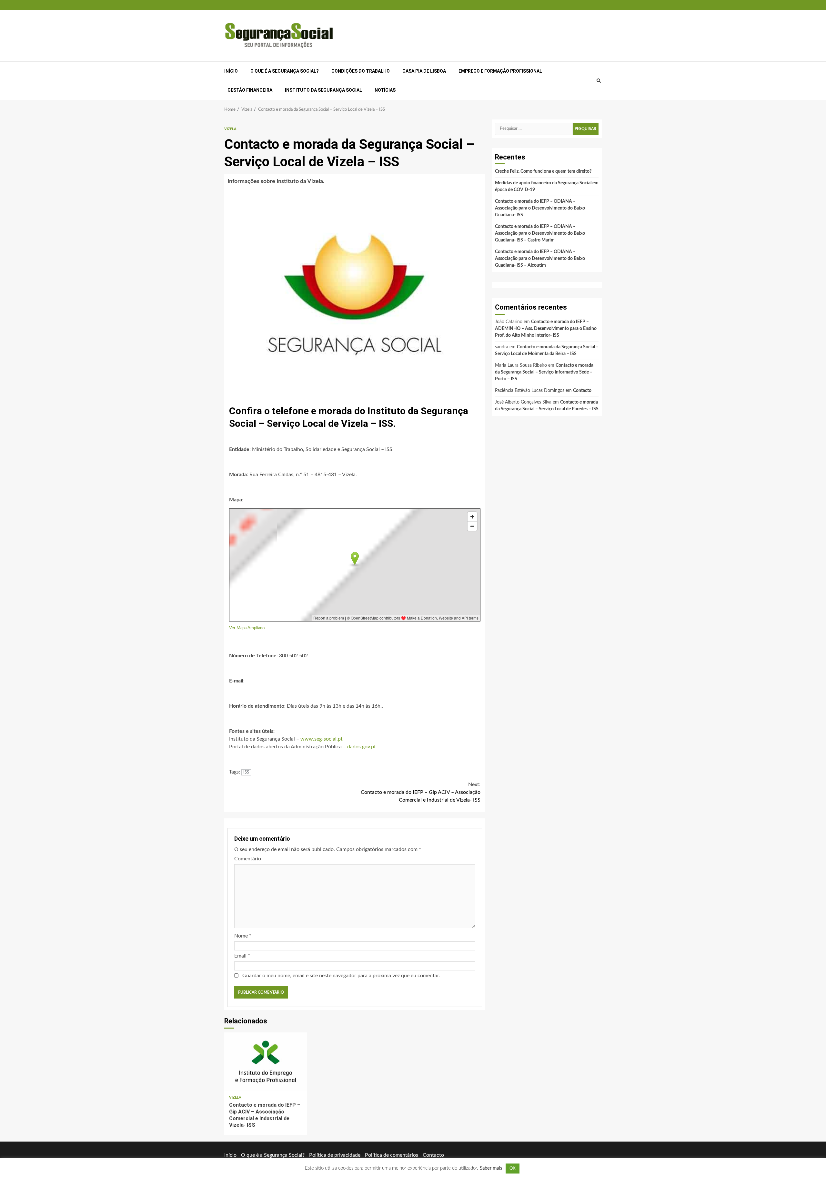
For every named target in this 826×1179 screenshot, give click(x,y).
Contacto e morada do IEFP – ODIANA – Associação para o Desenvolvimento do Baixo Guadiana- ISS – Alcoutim (540, 259)
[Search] (599, 81)
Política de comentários (391, 1155)
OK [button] (512, 1168)
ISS (246, 772)
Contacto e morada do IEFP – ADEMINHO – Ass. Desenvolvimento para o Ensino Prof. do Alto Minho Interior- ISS (546, 329)
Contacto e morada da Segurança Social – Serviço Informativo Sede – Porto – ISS (544, 372)
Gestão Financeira (249, 90)
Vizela (230, 129)
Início (231, 71)
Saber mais (491, 1168)
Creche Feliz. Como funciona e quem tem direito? (543, 171)
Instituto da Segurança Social (323, 90)
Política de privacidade (334, 1155)
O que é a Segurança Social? (284, 71)
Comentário (247, 858)
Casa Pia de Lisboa (424, 71)
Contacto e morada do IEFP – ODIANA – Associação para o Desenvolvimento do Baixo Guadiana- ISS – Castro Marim (540, 233)
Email (242, 956)
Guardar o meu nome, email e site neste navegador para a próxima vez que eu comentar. (341, 975)
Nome (242, 935)
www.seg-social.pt (321, 739)
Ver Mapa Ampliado (247, 628)
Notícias (385, 90)
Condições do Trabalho (360, 71)
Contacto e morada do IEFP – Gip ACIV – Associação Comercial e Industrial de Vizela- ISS (420, 792)
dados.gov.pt (361, 746)
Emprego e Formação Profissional (500, 71)
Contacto (582, 390)
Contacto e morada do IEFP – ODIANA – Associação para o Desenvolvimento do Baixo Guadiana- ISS (540, 208)
